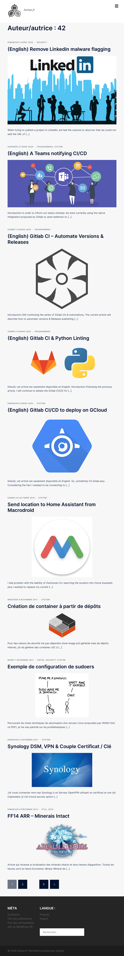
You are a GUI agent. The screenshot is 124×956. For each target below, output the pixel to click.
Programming (45, 147)
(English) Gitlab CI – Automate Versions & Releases (56, 239)
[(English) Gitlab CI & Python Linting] (62, 362)
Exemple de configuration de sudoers (51, 667)
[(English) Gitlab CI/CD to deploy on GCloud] (62, 445)
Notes (40, 660)
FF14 (44, 809)
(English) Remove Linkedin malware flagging (59, 49)
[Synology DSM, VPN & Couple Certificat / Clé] (62, 769)
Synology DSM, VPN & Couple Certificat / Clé (59, 746)
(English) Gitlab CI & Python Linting (48, 338)
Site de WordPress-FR (20, 926)
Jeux (50, 809)
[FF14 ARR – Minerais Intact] (62, 840)
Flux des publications (20, 918)
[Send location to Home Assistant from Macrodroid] (62, 546)
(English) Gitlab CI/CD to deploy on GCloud (57, 410)
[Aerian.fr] (26, 10)
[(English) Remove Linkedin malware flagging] (62, 89)
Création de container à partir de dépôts (54, 606)
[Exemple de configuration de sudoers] (62, 694)
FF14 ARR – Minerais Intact (38, 816)
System (58, 147)
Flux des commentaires (21, 922)
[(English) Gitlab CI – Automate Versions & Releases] (62, 278)
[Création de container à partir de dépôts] (62, 625)
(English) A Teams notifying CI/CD (47, 153)
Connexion (14, 914)
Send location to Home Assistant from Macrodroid (52, 507)
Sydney (60, 950)
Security (42, 42)
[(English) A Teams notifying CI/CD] (62, 183)
